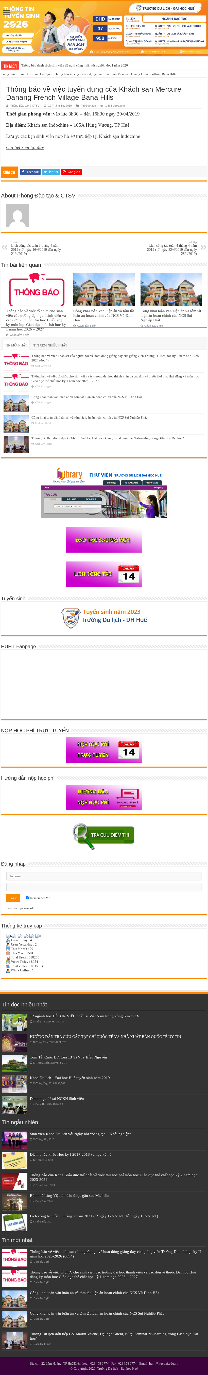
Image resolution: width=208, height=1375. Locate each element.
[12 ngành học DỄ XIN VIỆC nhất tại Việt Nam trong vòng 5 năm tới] (14, 1022)
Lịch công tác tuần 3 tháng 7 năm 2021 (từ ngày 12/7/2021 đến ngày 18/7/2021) (94, 1216)
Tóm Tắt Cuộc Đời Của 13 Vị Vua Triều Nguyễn (68, 1057)
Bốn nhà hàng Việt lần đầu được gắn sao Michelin (69, 1195)
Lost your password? (20, 908)
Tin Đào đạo (41, 74)
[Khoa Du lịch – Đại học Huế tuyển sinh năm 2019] (14, 1084)
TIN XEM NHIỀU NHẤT (50, 345)
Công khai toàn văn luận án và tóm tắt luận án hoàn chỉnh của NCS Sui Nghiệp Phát (171, 315)
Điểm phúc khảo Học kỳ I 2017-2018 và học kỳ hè (70, 1154)
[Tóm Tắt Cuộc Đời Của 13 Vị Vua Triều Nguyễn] (14, 1063)
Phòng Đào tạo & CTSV (24, 105)
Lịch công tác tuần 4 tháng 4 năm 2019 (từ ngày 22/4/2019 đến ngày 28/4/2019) (172, 248)
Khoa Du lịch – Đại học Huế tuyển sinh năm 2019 (70, 1077)
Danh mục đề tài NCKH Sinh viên (57, 1098)
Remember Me (39, 898)
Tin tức (24, 74)
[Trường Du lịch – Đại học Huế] (104, 28)
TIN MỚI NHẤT (16, 345)
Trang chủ (8, 74)
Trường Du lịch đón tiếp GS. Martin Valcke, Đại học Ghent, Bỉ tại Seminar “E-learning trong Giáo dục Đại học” (107, 438)
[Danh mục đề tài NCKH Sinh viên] (14, 1105)
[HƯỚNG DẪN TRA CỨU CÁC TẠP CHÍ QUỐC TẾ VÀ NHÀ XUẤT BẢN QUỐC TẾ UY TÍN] (14, 1043)
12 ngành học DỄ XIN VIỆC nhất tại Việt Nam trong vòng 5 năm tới (84, 1016)
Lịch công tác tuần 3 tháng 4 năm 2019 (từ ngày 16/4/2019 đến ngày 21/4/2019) (36, 248)
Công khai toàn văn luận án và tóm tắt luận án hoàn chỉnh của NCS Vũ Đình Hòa (103, 315)
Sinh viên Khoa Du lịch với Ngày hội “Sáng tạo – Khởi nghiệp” (80, 1134)
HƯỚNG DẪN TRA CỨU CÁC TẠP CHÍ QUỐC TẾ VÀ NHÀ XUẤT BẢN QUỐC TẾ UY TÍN (105, 1036)
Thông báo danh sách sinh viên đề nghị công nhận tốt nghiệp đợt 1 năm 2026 (74, 65)
